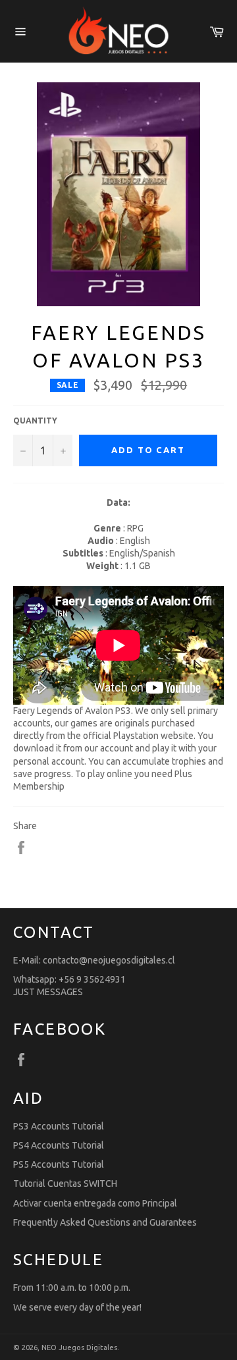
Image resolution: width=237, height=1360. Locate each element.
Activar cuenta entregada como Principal (95, 1203)
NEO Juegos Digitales (79, 1347)
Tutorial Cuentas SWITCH (65, 1183)
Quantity (35, 420)
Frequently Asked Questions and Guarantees (105, 1222)
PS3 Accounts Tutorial (58, 1126)
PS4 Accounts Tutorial (58, 1145)
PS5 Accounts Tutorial (58, 1164)
